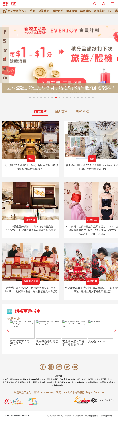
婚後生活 (99, 10)
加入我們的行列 (78, 416)
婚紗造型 (57, 10)
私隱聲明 (103, 416)
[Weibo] (4, 50)
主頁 (47, 416)
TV (110, 10)
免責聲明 (61, 385)
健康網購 (79, 392)
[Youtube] (4, 78)
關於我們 (53, 416)
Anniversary (47, 392)
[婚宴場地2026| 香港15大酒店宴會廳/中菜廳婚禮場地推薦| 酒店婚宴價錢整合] (30, 140)
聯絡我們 (88, 416)
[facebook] (4, 32)
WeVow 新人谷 (17, 10)
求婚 (32, 10)
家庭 (58, 392)
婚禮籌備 (44, 10)
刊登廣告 (60, 416)
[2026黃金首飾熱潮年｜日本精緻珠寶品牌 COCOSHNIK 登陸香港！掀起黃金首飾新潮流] (30, 201)
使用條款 (95, 416)
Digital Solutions (95, 392)
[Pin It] (4, 59)
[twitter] (4, 68)
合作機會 (68, 416)
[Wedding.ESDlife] (9, 4)
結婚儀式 (85, 10)
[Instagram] (4, 41)
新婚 (36, 392)
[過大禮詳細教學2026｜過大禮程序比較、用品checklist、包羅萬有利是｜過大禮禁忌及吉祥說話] (30, 262)
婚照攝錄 (71, 10)
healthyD (68, 392)
